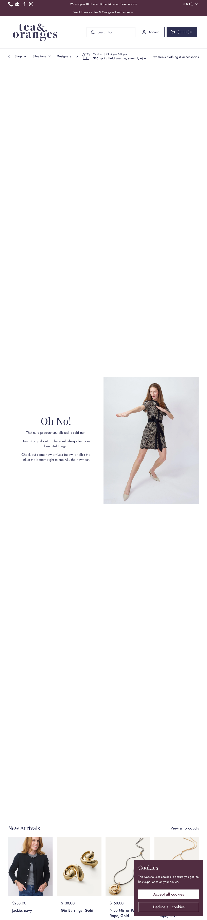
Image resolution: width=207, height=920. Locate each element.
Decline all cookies (169, 907)
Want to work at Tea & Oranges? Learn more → (103, 12)
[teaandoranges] (35, 32)
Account (154, 32)
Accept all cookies (168, 894)
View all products (184, 828)
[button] (182, 32)
